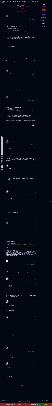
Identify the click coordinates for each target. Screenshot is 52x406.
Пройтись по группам (44, 26)
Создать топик (18, 11)
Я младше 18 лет (44, 404)
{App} (38, 1)
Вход (42, 6)
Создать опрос (23, 11)
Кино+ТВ (29, 1)
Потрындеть (43, 16)
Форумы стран (34, 1)
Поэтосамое (43, 23)
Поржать (42, 20)
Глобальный (14, 1)
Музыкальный (24, 1)
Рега (45, 6)
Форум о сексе (9, 1)
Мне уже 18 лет (39, 404)
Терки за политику (44, 17)
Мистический (19, 1)
